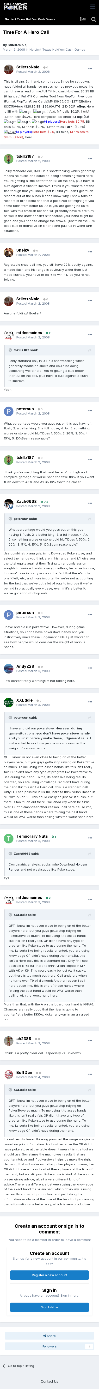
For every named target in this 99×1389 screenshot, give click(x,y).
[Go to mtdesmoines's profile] (8, 335)
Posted (33, 71)
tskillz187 (25, 156)
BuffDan (24, 1072)
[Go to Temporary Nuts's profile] (8, 838)
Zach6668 (26, 501)
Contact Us (49, 1381)
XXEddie (24, 700)
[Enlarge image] (25, 111)
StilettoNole (17, 45)
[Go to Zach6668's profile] (8, 504)
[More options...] (90, 69)
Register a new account (49, 1275)
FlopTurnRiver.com (78, 96)
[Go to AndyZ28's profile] (8, 668)
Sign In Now (49, 1307)
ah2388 (23, 1038)
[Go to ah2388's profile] (8, 1041)
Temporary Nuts (32, 836)
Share (51, 1336)
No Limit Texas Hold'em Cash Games (57, 49)
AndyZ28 (25, 666)
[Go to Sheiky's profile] (8, 252)
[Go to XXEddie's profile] (8, 702)
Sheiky (22, 250)
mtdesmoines (29, 332)
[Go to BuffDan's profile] (8, 1075)
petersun (25, 408)
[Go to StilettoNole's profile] (8, 69)
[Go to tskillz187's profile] (8, 159)
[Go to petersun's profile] (8, 411)
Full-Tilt (26, 96)
